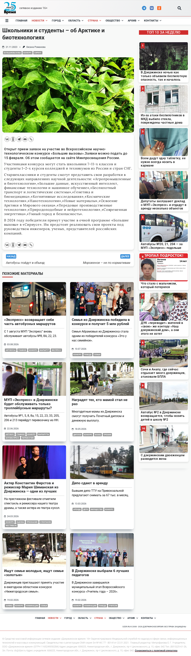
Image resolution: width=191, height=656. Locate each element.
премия (107, 435)
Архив (132, 20)
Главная (21, 20)
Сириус (38, 53)
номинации (32, 606)
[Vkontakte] (7, 139)
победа (88, 355)
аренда (77, 509)
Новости (38, 20)
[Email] (25, 139)
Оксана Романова (36, 47)
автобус (10, 434)
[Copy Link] (31, 139)
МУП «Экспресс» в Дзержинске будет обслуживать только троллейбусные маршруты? (31, 404)
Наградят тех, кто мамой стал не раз (99, 402)
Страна (93, 20)
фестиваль (11, 526)
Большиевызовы (12, 53)
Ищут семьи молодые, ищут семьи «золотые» (34, 573)
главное (22, 350)
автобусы (11, 350)
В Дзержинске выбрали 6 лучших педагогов (100, 573)
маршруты (43, 434)
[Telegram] (19, 139)
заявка (9, 606)
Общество (113, 20)
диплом (77, 435)
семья (97, 355)
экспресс (56, 350)
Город (56, 20)
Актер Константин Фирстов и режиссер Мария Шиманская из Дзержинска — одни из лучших (31, 487)
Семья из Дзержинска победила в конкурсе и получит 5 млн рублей (101, 322)
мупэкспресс (12, 438)
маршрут (44, 350)
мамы (98, 435)
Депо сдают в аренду (90, 483)
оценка (20, 522)
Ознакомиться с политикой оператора (156, 650)
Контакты (151, 20)
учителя (113, 606)
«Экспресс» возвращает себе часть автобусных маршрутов (30, 322)
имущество (97, 509)
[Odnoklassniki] (13, 139)
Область (74, 20)
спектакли (45, 522)
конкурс (27, 53)
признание (32, 522)
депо (85, 509)
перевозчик (28, 438)
